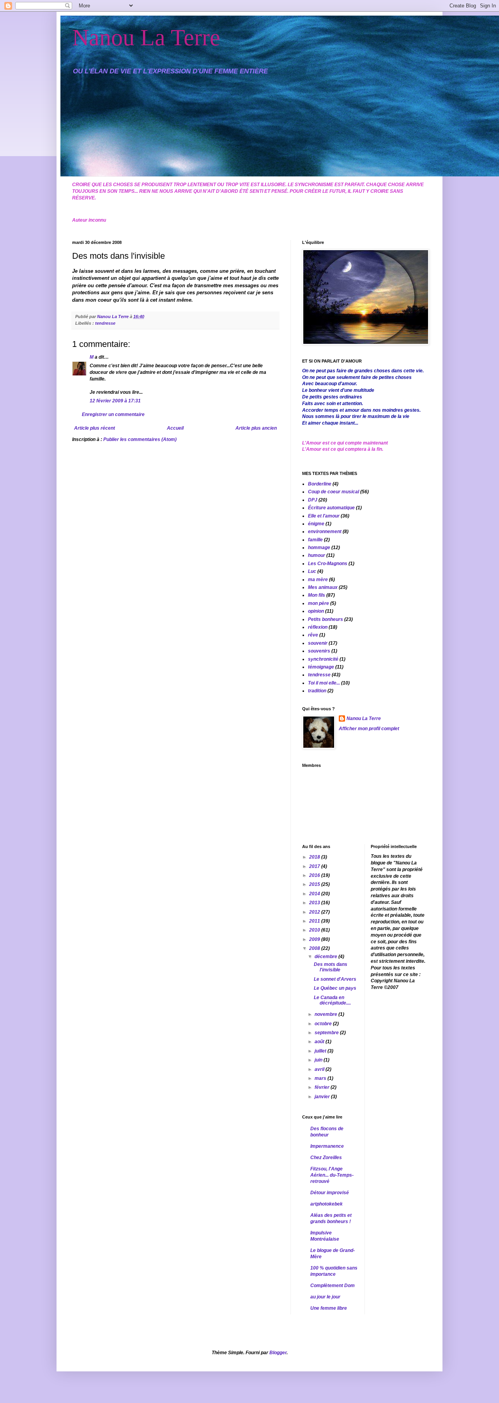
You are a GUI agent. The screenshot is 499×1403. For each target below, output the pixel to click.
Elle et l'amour (324, 516)
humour (316, 555)
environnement (325, 531)
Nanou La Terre (146, 37)
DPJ (312, 500)
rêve (313, 635)
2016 (315, 875)
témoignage (321, 667)
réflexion (317, 627)
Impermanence (327, 1146)
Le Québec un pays (335, 988)
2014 (315, 893)
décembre (326, 956)
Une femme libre (328, 1308)
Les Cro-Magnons (327, 563)
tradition (317, 690)
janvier (323, 1096)
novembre (326, 1014)
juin (319, 1060)
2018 (315, 857)
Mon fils (316, 595)
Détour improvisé (329, 1192)
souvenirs (319, 651)
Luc (312, 571)
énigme (316, 523)
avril (320, 1069)
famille (315, 539)
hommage (319, 547)
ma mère (318, 579)
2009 (315, 939)
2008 (315, 948)
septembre (327, 1032)
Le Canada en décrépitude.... (332, 1000)
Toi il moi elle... (324, 683)
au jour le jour (325, 1297)
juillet (321, 1051)
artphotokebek (326, 1204)
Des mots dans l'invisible (330, 967)
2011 (315, 921)
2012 (315, 912)
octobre (324, 1023)
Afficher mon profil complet (369, 728)
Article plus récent (94, 428)
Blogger (278, 1352)
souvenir (317, 643)
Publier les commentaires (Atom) (140, 439)
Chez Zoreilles (326, 1157)
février (323, 1087)
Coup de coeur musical (333, 491)
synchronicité (323, 659)
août (320, 1041)
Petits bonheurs (325, 619)
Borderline (319, 484)
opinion (316, 611)
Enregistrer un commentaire (113, 414)
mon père (318, 603)
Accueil (175, 428)
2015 (315, 884)
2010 (315, 930)
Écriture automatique (331, 507)
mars (321, 1078)
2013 (315, 902)
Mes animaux (323, 587)
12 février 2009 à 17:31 (115, 401)
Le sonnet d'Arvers (335, 979)
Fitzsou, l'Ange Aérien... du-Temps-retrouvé (332, 1175)
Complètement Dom (332, 1285)
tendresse (105, 323)
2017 (315, 866)
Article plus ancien (256, 428)
